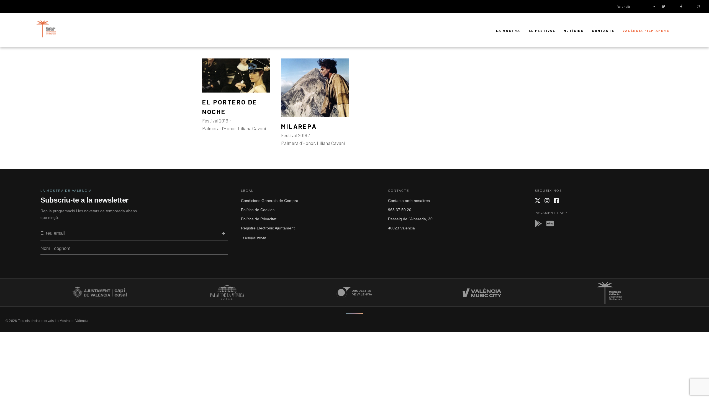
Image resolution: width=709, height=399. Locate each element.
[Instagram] (547, 200)
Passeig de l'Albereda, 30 (410, 219)
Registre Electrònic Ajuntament (268, 228)
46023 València (401, 228)
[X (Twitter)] (537, 200)
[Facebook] (556, 200)
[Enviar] (223, 233)
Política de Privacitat (258, 219)
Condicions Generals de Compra (269, 200)
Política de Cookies (257, 210)
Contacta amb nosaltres (409, 200)
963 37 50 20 (399, 210)
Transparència (253, 237)
